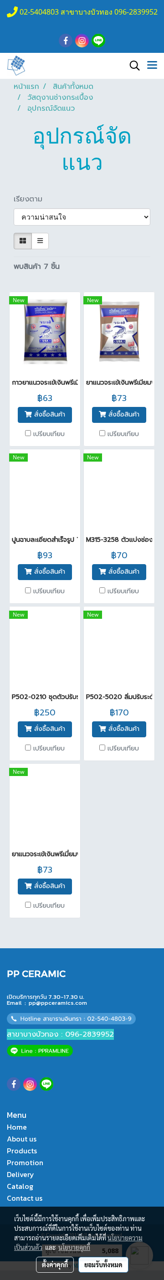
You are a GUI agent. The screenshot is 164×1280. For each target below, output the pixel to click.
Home (17, 1126)
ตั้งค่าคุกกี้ (55, 1264)
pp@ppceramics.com (58, 1002)
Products (22, 1150)
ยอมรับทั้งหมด (103, 1264)
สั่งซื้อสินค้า (48, 414)
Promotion (25, 1162)
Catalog (20, 1186)
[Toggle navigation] (152, 66)
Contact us (24, 1198)
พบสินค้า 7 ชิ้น (37, 266)
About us (21, 1138)
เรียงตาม (32, 199)
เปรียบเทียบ (49, 434)
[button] (132, 66)
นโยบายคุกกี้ (74, 1247)
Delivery (20, 1174)
